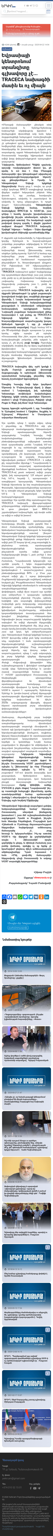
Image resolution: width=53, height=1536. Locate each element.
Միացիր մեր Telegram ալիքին (24, 923)
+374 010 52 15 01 (12, 1487)
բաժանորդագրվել (18, 928)
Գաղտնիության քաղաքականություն (18, 1526)
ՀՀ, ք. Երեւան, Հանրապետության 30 (22, 1469)
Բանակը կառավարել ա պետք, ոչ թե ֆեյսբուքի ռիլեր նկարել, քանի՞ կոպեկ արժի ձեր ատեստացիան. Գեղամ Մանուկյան (25, 26)
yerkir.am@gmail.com (13, 1478)
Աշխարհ (7, 49)
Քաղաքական (31, 29)
